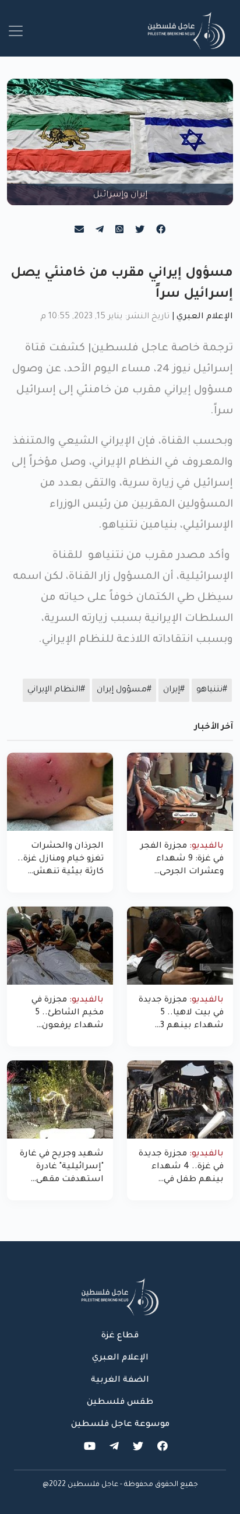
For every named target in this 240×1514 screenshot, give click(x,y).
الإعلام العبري (205, 317)
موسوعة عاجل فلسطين (120, 1424)
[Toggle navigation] (15, 31)
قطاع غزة (120, 1336)
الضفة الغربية (120, 1380)
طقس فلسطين (120, 1402)
